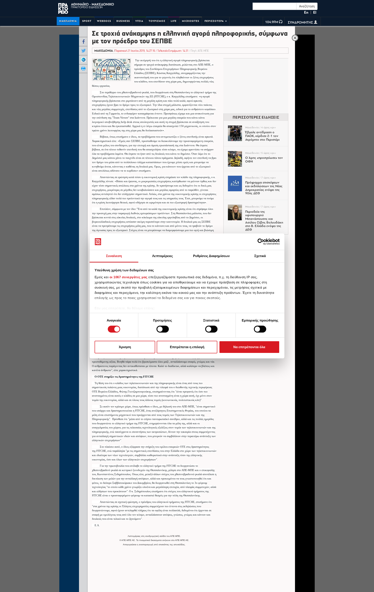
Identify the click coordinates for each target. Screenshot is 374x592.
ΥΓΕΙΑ (139, 21)
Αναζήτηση (307, 6)
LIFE (174, 21)
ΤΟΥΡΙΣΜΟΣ (157, 21)
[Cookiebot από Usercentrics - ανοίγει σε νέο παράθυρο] (261, 241)
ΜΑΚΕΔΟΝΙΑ (68, 21)
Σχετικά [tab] (260, 256)
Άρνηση (125, 347)
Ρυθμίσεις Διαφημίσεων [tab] (211, 256)
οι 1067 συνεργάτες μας (129, 277)
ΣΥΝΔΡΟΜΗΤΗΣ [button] (301, 22)
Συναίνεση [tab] (114, 256)
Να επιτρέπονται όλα (249, 347)
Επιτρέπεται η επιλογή (187, 347)
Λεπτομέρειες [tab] (162, 256)
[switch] (162, 329)
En (306, 12)
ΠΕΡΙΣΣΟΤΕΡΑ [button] (215, 21)
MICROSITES (190, 21)
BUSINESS (123, 21)
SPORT (87, 21)
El (314, 12)
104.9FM (271, 22)
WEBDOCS (104, 21)
